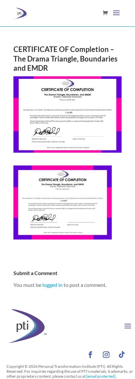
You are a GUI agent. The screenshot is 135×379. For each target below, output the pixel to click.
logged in (52, 285)
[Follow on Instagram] (106, 354)
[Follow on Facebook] (90, 354)
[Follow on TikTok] (121, 354)
